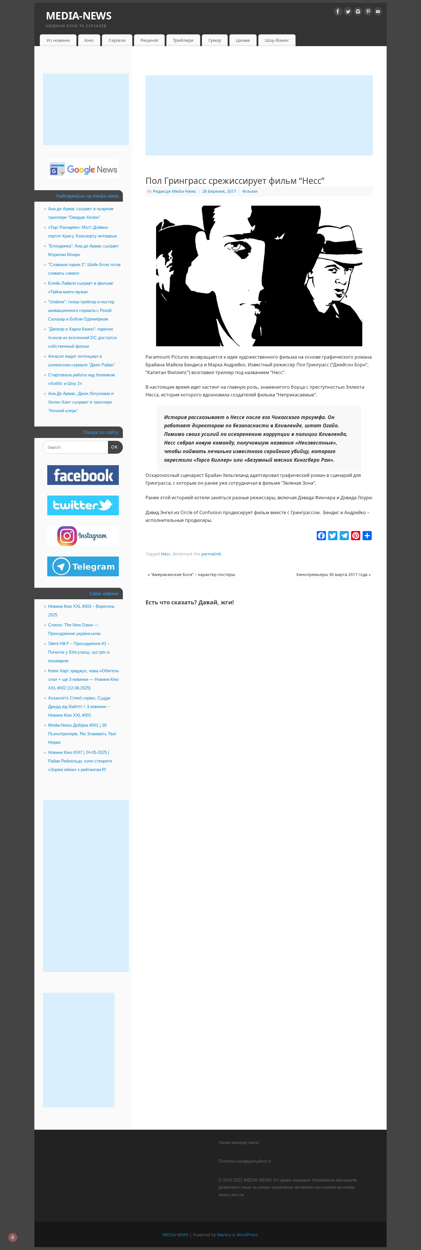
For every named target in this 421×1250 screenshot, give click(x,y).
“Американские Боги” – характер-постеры (191, 574)
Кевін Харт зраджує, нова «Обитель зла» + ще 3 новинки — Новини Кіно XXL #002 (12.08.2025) (83, 679)
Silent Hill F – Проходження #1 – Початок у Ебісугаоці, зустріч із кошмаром (79, 652)
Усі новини (58, 40)
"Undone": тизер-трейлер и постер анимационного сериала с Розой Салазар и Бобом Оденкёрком (81, 310)
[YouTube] (378, 12)
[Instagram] (358, 12)
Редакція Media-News (174, 191)
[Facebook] (338, 12)
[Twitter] (348, 12)
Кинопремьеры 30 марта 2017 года (333, 574)
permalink (211, 554)
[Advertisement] (259, 115)
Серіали (117, 40)
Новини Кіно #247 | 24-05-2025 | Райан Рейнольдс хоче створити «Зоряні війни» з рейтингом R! (80, 761)
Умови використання (239, 1142)
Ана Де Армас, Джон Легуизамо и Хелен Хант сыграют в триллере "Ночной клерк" (80, 402)
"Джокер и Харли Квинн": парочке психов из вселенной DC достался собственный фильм (82, 338)
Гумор (214, 40)
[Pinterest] (368, 12)
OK (113, 446)
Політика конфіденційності (245, 1161)
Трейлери (183, 40)
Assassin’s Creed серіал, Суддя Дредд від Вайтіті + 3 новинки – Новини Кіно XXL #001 (79, 706)
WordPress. (248, 1234)
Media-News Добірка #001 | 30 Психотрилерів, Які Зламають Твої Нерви (82, 734)
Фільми (249, 191)
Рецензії (149, 40)
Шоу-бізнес (277, 40)
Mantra (224, 1234)
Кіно (89, 40)
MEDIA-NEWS (78, 16)
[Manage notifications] (12, 1237)
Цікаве (243, 40)
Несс (165, 554)
